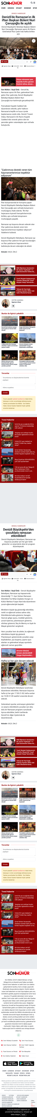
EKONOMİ (27, 8)
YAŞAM (16, 1073)
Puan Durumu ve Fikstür (10, 1051)
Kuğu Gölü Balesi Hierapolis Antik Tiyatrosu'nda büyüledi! (27, 328)
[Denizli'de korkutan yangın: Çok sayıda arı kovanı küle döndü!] (10, 321)
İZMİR (3, 8)
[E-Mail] (13, 306)
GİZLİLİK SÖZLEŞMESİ (23, 1095)
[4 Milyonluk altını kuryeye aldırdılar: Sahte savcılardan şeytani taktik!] (10, 338)
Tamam (23, 1114)
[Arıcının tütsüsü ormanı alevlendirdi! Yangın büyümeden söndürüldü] (27, 338)
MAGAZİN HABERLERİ (7, 1100)
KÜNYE (4, 1095)
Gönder (5, 393)
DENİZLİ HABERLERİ (18, 13)
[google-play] (27, 1064)
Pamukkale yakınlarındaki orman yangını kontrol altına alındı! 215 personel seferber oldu (27, 364)
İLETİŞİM (11, 1095)
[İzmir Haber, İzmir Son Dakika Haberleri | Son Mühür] (11, 2)
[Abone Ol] (34, 62)
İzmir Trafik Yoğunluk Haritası (26, 1046)
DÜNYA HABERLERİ (22, 1100)
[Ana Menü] (34, 3)
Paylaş (5, 61)
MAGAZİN (9, 1073)
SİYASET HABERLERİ (21, 1097)
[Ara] (32, 3)
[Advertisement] (18, 147)
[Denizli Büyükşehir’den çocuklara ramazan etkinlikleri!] (18, 561)
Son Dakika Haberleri (9, 1056)
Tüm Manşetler (25, 1051)
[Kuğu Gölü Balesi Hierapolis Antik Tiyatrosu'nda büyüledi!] (27, 321)
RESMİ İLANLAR (12, 1075)
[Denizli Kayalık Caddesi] (18, 188)
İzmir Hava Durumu (27, 1040)
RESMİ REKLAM (24, 1075)
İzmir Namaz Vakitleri (10, 1045)
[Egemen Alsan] (6, 303)
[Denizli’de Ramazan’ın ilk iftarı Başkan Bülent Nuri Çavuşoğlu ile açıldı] (18, 48)
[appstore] (10, 1064)
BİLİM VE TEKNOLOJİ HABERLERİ (10, 1104)
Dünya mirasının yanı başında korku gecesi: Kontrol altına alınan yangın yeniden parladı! (9, 364)
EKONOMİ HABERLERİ (7, 1099)
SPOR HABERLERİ (21, 1099)
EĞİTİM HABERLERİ (7, 1106)
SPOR (35, 8)
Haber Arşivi (25, 1056)
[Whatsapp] (18, 1035)
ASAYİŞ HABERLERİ (7, 1102)
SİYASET (19, 8)
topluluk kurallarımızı (18, 399)
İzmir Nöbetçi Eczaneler (10, 1040)
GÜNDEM (11, 8)
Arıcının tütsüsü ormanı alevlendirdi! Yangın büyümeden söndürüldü (26, 345)
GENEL (28, 1073)
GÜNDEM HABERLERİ (7, 1097)
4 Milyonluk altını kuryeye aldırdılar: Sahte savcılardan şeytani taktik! (10, 345)
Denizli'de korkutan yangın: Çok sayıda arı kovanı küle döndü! (9, 328)
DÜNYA (22, 1073)
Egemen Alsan (7, 66)
